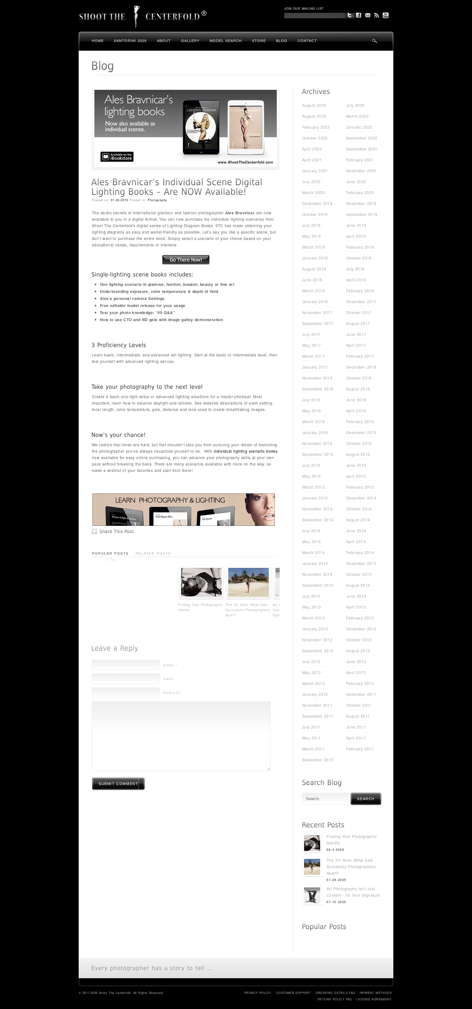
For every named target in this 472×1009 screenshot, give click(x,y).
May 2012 (311, 672)
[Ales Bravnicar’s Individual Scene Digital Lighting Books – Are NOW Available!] (186, 168)
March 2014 (313, 552)
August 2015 (358, 454)
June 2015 (356, 465)
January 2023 (359, 127)
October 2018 (359, 258)
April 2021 (312, 159)
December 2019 (317, 203)
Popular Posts (110, 553)
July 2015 (311, 465)
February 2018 (360, 290)
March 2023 (357, 116)
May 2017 (311, 345)
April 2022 (312, 148)
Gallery (190, 40)
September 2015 (318, 454)
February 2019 (360, 247)
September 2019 (362, 214)
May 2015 (311, 476)
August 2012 (358, 650)
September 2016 (318, 388)
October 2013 (359, 574)
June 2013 (356, 596)
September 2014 (318, 519)
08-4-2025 (335, 850)
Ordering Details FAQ (335, 993)
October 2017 (359, 312)
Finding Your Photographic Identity (200, 607)
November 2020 (361, 170)
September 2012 (318, 650)
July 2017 (311, 334)
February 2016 (360, 421)
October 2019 (315, 214)
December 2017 (361, 301)
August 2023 (314, 116)
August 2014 (358, 519)
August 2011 (358, 716)
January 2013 (315, 628)
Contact (307, 40)
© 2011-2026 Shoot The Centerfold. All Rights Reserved (121, 993)
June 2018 (312, 279)
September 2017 (318, 323)
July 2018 (355, 268)
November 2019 (361, 203)
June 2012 (356, 661)
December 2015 (361, 432)
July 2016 (311, 399)
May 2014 (311, 541)
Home (98, 40)
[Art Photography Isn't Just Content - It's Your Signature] (312, 896)
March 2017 (313, 356)
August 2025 (314, 105)
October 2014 (359, 508)
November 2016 (317, 378)
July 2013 (311, 596)
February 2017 (360, 356)
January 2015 (315, 497)
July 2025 (355, 105)
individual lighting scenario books (246, 451)
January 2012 (315, 694)
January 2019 (315, 258)
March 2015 (313, 487)
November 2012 (317, 639)
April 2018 (356, 279)
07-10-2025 (336, 902)
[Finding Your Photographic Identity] (312, 844)
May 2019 (311, 236)
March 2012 (313, 683)
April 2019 (356, 236)
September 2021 (362, 148)
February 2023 (316, 127)
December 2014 (361, 497)
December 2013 (361, 563)
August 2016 (358, 388)
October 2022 (315, 138)
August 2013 (358, 585)
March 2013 (313, 617)
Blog (281, 40)
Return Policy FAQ (335, 999)
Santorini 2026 (130, 40)
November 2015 (317, 443)
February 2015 (360, 487)
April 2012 (356, 672)
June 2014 (356, 530)
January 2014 (315, 563)
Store (259, 40)
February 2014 (360, 552)
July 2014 (311, 530)
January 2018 (315, 301)
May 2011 (311, 737)
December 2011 (361, 694)
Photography (157, 200)
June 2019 (356, 225)
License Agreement (374, 999)
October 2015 (359, 443)
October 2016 (359, 378)
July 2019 (311, 225)
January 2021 (315, 170)
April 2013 (356, 607)
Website (171, 693)
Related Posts (153, 553)
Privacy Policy (257, 993)
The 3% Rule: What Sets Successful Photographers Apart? (247, 609)
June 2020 (356, 181)
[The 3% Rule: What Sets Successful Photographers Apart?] (312, 868)
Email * (171, 679)
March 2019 (313, 247)
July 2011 (311, 727)
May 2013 (311, 607)
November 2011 (317, 705)
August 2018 (314, 268)
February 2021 (360, 159)
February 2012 (360, 683)
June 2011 (356, 727)
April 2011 (356, 737)
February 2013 (360, 617)
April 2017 (356, 345)
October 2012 (359, 639)
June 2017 (356, 334)
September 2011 (318, 716)
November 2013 (317, 574)
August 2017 (358, 323)
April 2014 (356, 541)
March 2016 (313, 421)
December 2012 (361, 628)
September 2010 (318, 759)
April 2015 (356, 476)
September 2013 (318, 585)
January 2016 (315, 432)
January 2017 (315, 367)
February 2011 (360, 748)
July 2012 (311, 661)
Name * (170, 665)
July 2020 (311, 181)
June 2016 (356, 399)
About (164, 40)
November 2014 (317, 508)
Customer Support (293, 993)
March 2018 (313, 290)
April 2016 (356, 410)
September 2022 (362, 138)
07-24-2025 (336, 880)
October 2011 (359, 705)
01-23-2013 (119, 200)
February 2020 (360, 192)
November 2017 (317, 312)
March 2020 (313, 192)
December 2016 (361, 367)
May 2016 (311, 410)
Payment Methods (376, 993)
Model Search (226, 40)
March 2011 (313, 748)
